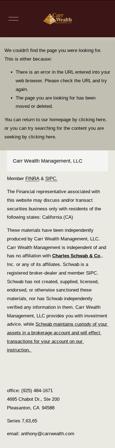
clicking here (92, 119)
